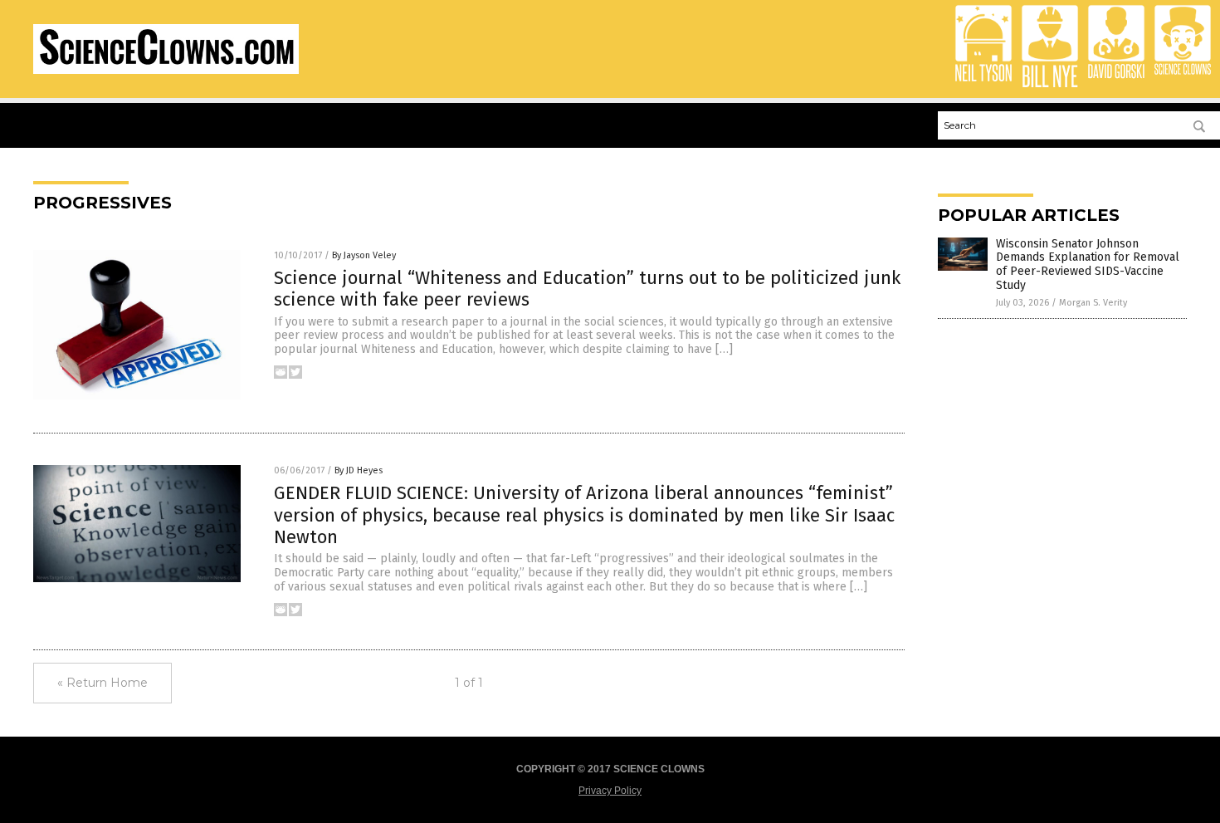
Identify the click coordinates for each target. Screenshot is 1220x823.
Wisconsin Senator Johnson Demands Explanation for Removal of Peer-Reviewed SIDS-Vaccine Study (1087, 264)
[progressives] (166, 70)
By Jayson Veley (364, 255)
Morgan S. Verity (1093, 302)
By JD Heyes (358, 470)
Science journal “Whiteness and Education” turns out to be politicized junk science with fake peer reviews (587, 289)
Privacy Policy (610, 790)
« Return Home (102, 682)
